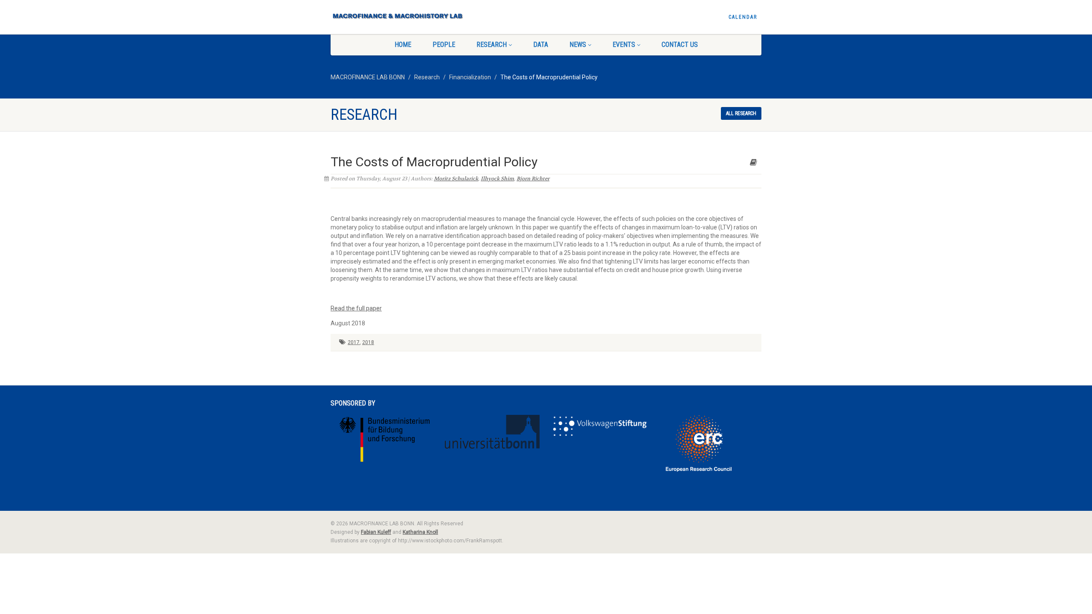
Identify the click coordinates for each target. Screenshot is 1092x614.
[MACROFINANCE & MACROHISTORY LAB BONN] (398, 13)
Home (403, 45)
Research (491, 45)
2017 (354, 342)
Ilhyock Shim (497, 178)
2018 (368, 342)
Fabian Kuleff (376, 532)
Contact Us (680, 45)
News (577, 45)
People (444, 45)
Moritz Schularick (456, 178)
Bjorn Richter (533, 178)
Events (624, 45)
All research (741, 113)
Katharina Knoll (420, 532)
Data (540, 45)
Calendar (743, 17)
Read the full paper (356, 308)
